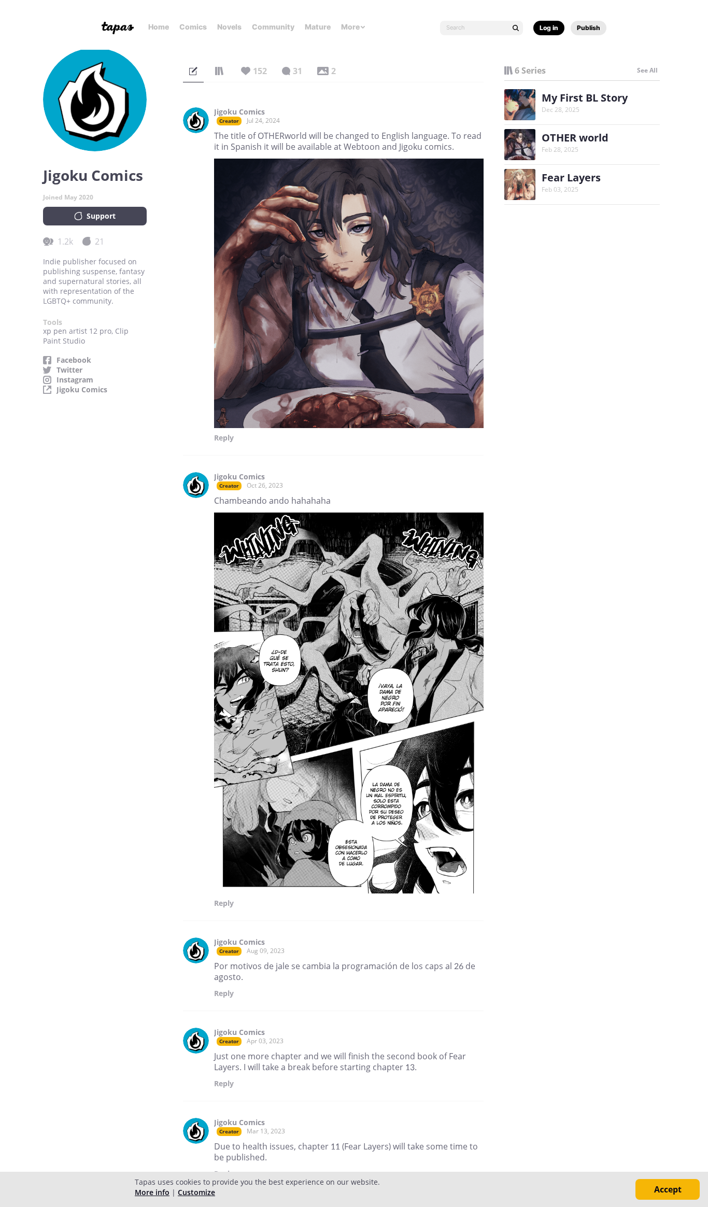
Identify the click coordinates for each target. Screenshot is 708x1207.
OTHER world (575, 138)
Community (273, 26)
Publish (588, 28)
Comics (193, 26)
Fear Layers (571, 177)
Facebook (73, 360)
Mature (318, 26)
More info (152, 1192)
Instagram (74, 380)
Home (158, 26)
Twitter (69, 370)
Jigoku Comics (81, 390)
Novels (229, 26)
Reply (224, 438)
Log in (549, 28)
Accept (668, 1189)
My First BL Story (585, 98)
